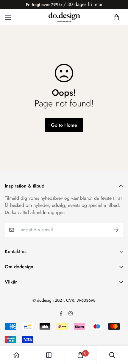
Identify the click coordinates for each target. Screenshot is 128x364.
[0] (80, 355)
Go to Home (64, 125)
